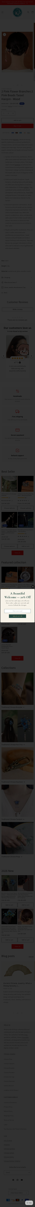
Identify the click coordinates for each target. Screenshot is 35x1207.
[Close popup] (33, 586)
